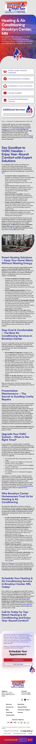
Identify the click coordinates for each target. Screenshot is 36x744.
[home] (16, 7)
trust (11, 226)
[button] (30, 740)
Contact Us (9, 707)
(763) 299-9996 (18, 664)
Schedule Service (18, 660)
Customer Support (24, 710)
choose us (11, 563)
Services (9, 704)
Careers (20, 712)
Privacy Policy (7, 733)
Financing (9, 712)
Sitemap (30, 733)
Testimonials (10, 715)
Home (3, 121)
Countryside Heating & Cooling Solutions (16, 128)
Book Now (21, 704)
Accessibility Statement (19, 733)
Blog (7, 710)
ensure (31, 136)
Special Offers (22, 707)
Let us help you (27, 604)
